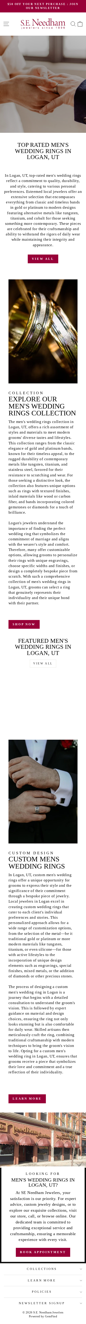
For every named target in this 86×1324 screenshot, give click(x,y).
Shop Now (24, 624)
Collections (42, 1269)
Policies (42, 1291)
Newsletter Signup (42, 1303)
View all (43, 663)
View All (43, 259)
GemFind (51, 1316)
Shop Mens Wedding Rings (42, 107)
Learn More (27, 1098)
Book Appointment (43, 118)
